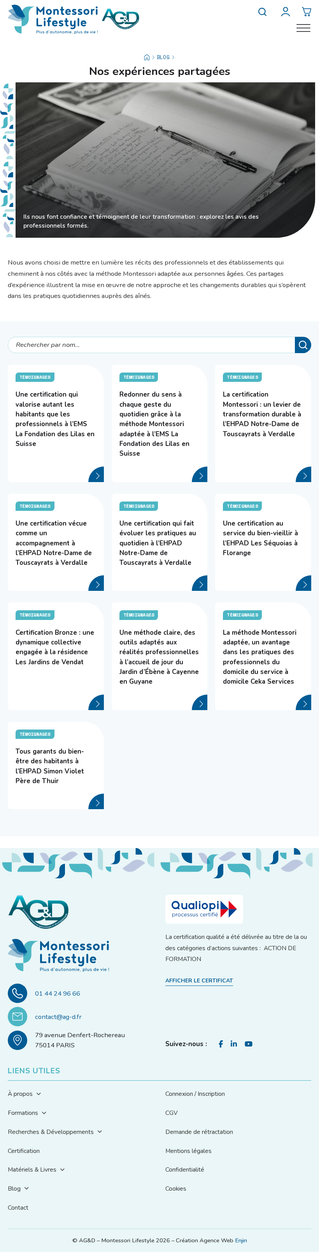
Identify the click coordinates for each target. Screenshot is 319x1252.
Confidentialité (184, 1169)
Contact (18, 1207)
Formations (23, 1113)
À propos (20, 1094)
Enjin (241, 1240)
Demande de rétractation (199, 1132)
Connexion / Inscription (195, 1094)
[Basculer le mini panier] (306, 11)
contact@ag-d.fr (58, 1016)
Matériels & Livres (32, 1169)
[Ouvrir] (303, 28)
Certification (24, 1151)
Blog (163, 57)
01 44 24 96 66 (57, 993)
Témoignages (35, 377)
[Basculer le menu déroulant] (39, 1094)
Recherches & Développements (51, 1132)
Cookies (175, 1188)
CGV (171, 1113)
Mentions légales (188, 1151)
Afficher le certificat (199, 980)
